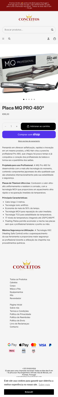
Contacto (14, 327)
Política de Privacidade (20, 314)
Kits (11, 295)
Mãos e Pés (15, 289)
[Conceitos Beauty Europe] (29, 18)
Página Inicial (16, 304)
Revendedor (15, 298)
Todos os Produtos (18, 279)
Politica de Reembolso (20, 317)
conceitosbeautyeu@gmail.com (29, 377)
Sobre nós (14, 308)
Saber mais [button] (44, 384)
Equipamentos (16, 292)
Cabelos (13, 282)
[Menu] (3, 38)
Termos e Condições (19, 311)
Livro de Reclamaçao (19, 323)
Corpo (12, 285)
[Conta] (48, 39)
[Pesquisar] (52, 30)
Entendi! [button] (29, 392)
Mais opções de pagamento (29, 141)
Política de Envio (17, 320)
